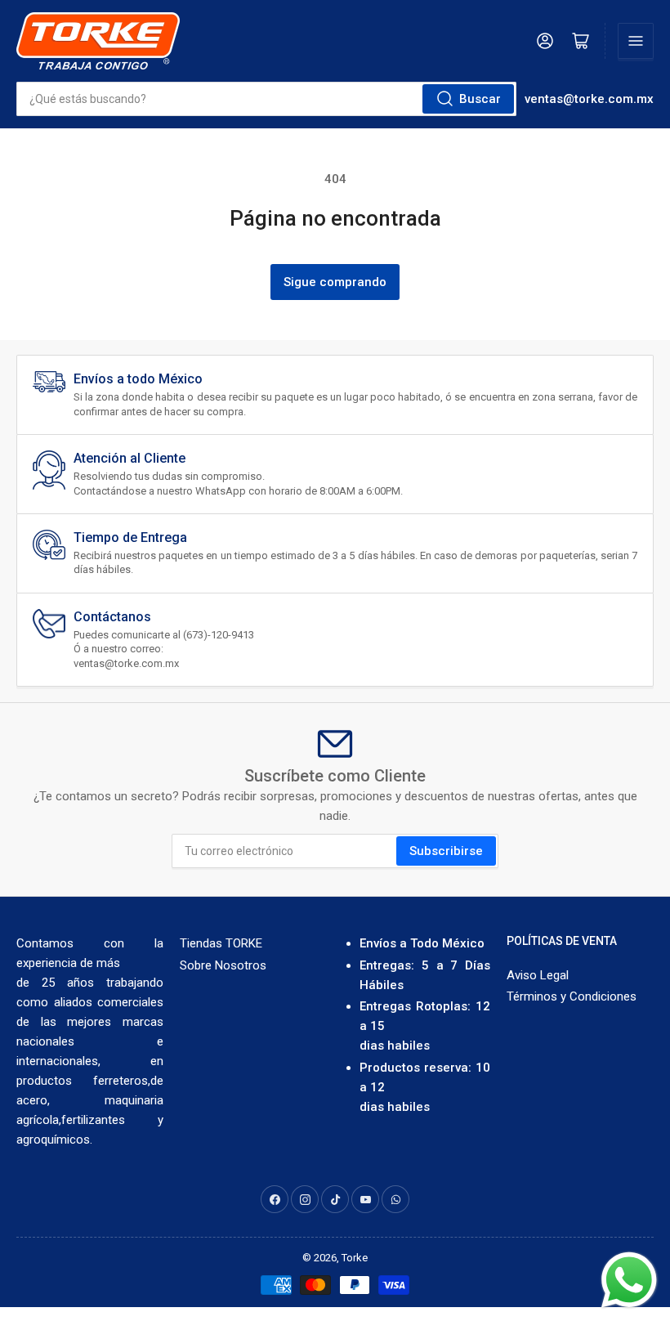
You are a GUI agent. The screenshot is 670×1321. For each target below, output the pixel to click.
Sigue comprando (335, 282)
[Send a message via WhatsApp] (629, 1280)
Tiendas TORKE (221, 943)
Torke (355, 1258)
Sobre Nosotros (223, 965)
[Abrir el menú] (636, 41)
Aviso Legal (538, 975)
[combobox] (266, 99)
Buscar (480, 99)
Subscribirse (446, 851)
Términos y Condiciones (571, 996)
